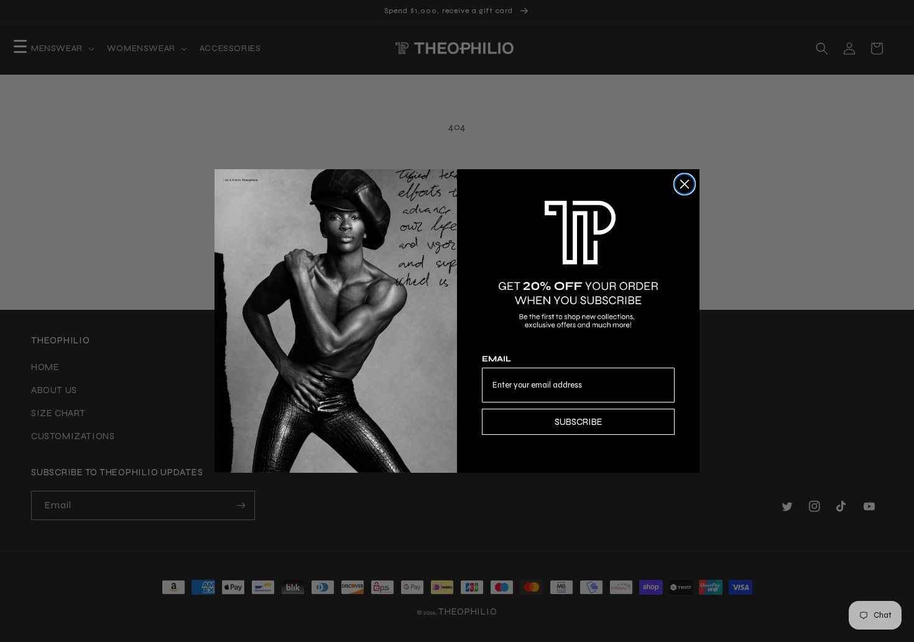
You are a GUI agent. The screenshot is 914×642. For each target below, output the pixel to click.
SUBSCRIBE (578, 421)
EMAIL (496, 359)
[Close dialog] (685, 184)
